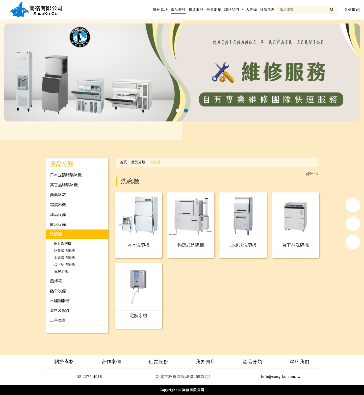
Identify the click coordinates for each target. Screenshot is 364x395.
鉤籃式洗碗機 (64, 251)
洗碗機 (56, 234)
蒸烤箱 (56, 281)
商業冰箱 (58, 195)
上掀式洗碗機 (64, 257)
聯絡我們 (231, 10)
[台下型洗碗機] (295, 216)
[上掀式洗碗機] (243, 216)
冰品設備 (58, 214)
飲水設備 (58, 224)
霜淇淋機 (58, 205)
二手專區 (58, 320)
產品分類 (178, 10)
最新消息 (214, 10)
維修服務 (267, 10)
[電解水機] (138, 287)
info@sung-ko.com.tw (281, 376)
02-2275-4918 (89, 376)
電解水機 (61, 271)
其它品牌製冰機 (64, 185)
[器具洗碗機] (138, 216)
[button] (178, 111)
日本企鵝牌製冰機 (66, 175)
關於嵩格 (160, 10)
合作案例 (111, 361)
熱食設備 (58, 291)
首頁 (123, 162)
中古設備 (249, 10)
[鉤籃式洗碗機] (191, 216)
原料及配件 (60, 310)
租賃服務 (196, 10)
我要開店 (205, 361)
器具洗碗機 (62, 244)
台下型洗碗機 (64, 264)
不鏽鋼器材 (60, 301)
